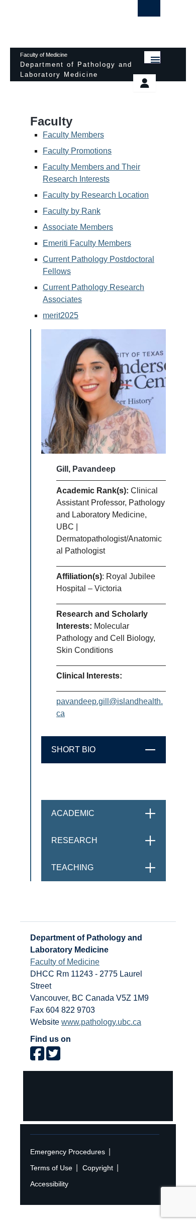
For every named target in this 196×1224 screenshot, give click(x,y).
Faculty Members (73, 134)
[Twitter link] (53, 1056)
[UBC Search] (149, 11)
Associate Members (78, 227)
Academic (108, 813)
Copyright (97, 1168)
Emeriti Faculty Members (87, 243)
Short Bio (108, 749)
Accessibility (49, 1184)
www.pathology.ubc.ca (101, 1022)
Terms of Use (51, 1168)
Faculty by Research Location (96, 195)
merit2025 (60, 315)
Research (108, 840)
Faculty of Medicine (65, 962)
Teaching (108, 867)
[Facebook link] (37, 1056)
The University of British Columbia (69, 19)
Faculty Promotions (77, 151)
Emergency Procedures (67, 1152)
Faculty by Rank (72, 211)
